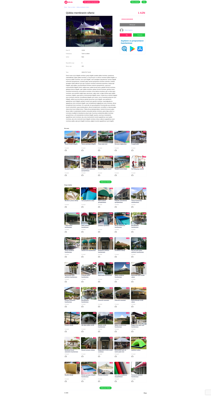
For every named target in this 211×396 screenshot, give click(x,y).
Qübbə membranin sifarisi (83, 7)
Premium (139, 35)
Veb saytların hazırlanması (91, 2)
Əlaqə (145, 393)
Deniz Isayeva (128, 30)
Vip (127, 35)
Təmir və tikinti (71, 7)
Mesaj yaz (132, 24)
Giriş (144, 2)
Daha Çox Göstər (105, 182)
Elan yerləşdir (135, 2)
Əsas (65, 7)
